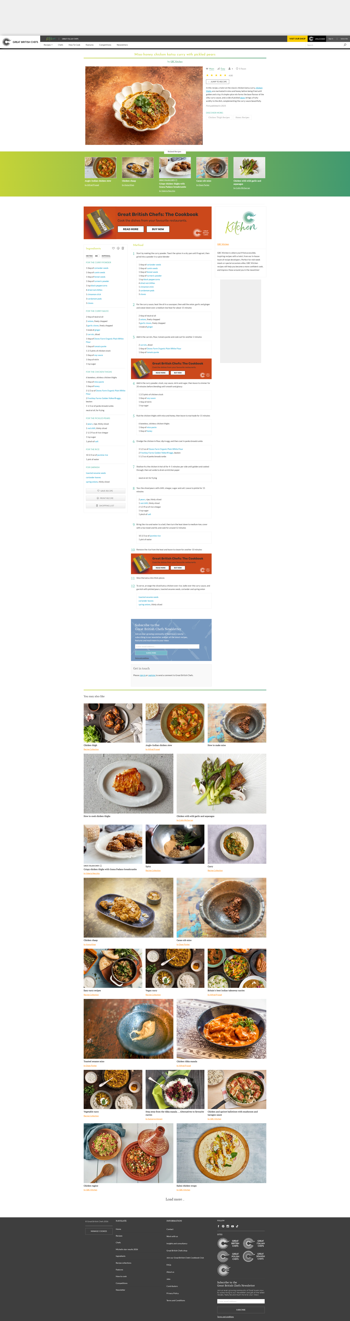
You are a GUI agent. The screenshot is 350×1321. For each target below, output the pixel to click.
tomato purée (100, 346)
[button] (48, 45)
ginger (97, 330)
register (152, 675)
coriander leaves (93, 477)
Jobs (168, 1279)
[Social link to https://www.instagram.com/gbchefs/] (228, 1226)
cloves (90, 303)
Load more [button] (174, 1199)
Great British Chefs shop (177, 1250)
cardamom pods (95, 298)
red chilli (91, 428)
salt (96, 441)
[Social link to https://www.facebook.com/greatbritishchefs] (218, 1226)
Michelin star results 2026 (127, 1249)
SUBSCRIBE (151, 653)
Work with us (172, 1236)
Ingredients (120, 1256)
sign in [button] (143, 675)
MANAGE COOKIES (99, 1231)
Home (118, 1229)
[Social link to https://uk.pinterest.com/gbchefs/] (223, 1226)
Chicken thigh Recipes (219, 117)
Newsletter (120, 1290)
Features (119, 1269)
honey (97, 386)
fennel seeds (99, 277)
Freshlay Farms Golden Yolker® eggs (104, 398)
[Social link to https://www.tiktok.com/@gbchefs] (237, 1226)
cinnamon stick (94, 294)
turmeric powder (101, 281)
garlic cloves (93, 325)
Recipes (119, 1236)
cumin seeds (99, 272)
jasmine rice (102, 455)
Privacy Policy (173, 1293)
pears (242, 97)
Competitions (121, 1283)
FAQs (169, 1265)
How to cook (121, 1276)
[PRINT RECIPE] (118, 248)
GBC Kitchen (176, 62)
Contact (170, 1229)
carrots (91, 334)
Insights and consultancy (177, 1243)
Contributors (172, 1286)
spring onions (92, 482)
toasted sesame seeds (96, 473)
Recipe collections (123, 1263)
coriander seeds (101, 268)
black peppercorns (99, 285)
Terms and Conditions (176, 1300)
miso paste (99, 382)
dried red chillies (95, 290)
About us (170, 1272)
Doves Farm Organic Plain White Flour (164, 348)
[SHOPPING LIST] (123, 248)
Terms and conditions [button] (142, 658)
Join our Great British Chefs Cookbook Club (185, 1258)
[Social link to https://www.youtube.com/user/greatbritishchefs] (232, 1226)
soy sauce (98, 355)
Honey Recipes (242, 117)
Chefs (118, 1242)
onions (91, 321)
